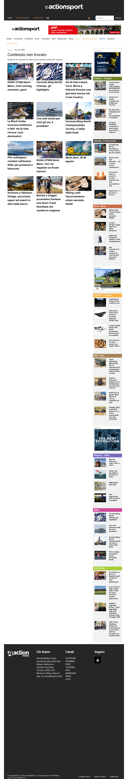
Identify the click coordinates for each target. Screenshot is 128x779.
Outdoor (18, 39)
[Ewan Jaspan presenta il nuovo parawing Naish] (100, 555)
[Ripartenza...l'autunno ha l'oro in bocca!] (100, 194)
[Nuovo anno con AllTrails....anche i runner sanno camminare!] (100, 161)
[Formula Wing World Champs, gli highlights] (100, 517)
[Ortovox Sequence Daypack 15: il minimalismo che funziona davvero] (100, 381)
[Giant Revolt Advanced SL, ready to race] (100, 302)
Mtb (54, 39)
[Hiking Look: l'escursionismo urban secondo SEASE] (100, 213)
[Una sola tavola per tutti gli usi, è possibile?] (100, 529)
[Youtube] (89, 17)
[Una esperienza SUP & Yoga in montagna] (100, 497)
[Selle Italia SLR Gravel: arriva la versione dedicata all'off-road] (100, 314)
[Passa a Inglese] (48, 18)
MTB (68, 670)
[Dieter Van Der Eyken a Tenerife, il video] (100, 474)
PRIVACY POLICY (100, 777)
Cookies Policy (84, 777)
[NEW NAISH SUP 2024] (100, 486)
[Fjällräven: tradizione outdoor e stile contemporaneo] (100, 239)
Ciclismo (45, 39)
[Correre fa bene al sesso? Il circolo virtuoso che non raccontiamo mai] (100, 175)
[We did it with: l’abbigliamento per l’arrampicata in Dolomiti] (100, 113)
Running (28, 39)
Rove (37, 39)
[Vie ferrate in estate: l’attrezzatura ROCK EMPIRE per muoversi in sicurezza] (100, 85)
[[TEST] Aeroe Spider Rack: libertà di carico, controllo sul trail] (100, 396)
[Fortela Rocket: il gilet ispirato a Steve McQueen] (100, 226)
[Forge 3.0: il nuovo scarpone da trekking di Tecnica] (100, 100)
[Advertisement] (21, 726)
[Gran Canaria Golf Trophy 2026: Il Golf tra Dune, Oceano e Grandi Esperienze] (100, 590)
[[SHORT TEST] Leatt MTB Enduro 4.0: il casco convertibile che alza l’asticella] (100, 411)
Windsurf (62, 39)
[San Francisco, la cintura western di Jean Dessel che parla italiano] (100, 250)
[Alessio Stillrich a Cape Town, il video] (100, 462)
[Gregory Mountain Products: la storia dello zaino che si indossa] (100, 126)
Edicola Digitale (22, 18)
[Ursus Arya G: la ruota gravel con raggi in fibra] (100, 343)
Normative (114, 777)
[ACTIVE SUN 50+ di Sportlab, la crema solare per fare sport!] (100, 148)
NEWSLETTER (38, 18)
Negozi (110, 39)
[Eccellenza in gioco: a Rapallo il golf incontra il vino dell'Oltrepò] (100, 575)
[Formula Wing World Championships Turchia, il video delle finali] (100, 540)
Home (10, 18)
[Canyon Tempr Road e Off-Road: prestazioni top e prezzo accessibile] (100, 329)
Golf (68, 679)
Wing (71, 39)
